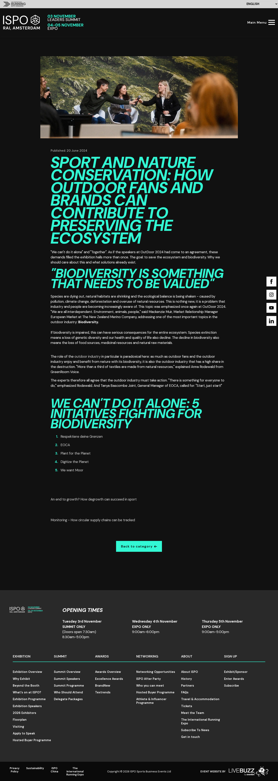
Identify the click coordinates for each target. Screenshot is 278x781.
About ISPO (189, 672)
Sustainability (35, 768)
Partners (187, 685)
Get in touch (190, 737)
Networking (147, 656)
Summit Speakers (67, 679)
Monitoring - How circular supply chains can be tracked (93, 520)
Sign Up (230, 656)
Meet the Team (192, 713)
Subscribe (231, 685)
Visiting (18, 726)
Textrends (103, 692)
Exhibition (21, 656)
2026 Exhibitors (24, 713)
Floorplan (20, 719)
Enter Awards (234, 679)
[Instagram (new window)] (271, 295)
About (186, 656)
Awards (102, 656)
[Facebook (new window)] (271, 281)
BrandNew (102, 685)
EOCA (65, 445)
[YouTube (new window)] (271, 308)
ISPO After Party (148, 679)
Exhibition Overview (27, 672)
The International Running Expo (200, 721)
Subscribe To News (195, 730)
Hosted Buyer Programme (32, 740)
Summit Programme (69, 685)
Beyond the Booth (26, 685)
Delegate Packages (68, 699)
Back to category (136, 546)
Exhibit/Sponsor (236, 672)
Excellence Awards (109, 679)
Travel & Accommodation (200, 699)
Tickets (186, 706)
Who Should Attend (68, 692)
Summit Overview (67, 672)
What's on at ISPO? (27, 692)
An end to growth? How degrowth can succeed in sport (94, 499)
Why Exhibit (21, 679)
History (186, 679)
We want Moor (71, 470)
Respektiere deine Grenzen (81, 436)
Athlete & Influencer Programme (151, 700)
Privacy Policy (15, 769)
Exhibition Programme (29, 699)
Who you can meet (150, 685)
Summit (60, 656)
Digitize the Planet (74, 461)
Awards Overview (108, 672)
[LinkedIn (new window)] (271, 321)
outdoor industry (87, 356)
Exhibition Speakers (27, 706)
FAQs (184, 692)
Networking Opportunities (155, 672)
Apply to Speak (24, 733)
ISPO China (54, 769)
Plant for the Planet (75, 453)
